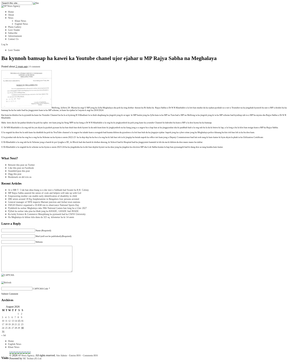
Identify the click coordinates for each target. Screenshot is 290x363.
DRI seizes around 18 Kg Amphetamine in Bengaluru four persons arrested (43, 199)
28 (16, 328)
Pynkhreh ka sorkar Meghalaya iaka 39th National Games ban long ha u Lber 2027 (47, 208)
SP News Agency (26, 355)
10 (3, 321)
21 (16, 324)
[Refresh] (6, 282)
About (11, 15)
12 (9, 321)
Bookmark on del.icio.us (19, 177)
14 (16, 321)
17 (3, 324)
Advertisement (15, 36)
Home (11, 12)
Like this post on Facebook (21, 168)
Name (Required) (43, 230)
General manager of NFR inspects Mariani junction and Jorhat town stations (44, 202)
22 (19, 324)
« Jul (3, 335)
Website (39, 242)
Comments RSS (90, 355)
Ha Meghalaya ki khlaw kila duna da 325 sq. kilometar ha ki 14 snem (41, 217)
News (10, 18)
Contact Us (13, 39)
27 (13, 328)
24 (3, 328)
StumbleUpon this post (19, 171)
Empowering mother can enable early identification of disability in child (42, 196)
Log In (4, 44)
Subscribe (12, 33)
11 (6, 321)
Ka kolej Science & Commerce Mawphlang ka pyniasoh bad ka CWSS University (47, 214)
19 (9, 324)
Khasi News (20, 21)
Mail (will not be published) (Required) (53, 236)
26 (9, 328)
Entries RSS (75, 355)
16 (22, 321)
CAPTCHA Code (40, 288)
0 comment (35, 66)
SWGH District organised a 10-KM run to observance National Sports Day (43, 205)
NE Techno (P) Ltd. (32, 358)
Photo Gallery (14, 27)
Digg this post (14, 174)
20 (13, 324)
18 (6, 324)
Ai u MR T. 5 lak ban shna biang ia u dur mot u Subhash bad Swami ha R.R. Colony (48, 190)
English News (21, 24)
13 (13, 321)
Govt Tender (14, 30)
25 (6, 328)
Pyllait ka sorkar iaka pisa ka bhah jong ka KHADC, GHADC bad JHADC (43, 211)
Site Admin (61, 355)
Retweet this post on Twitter (21, 165)
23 (22, 324)
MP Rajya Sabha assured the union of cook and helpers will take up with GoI (44, 193)
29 (19, 328)
